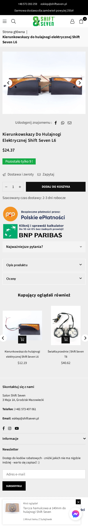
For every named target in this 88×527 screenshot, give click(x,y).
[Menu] (4, 21)
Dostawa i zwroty (20, 174)
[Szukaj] (13, 21)
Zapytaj (48, 174)
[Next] (79, 83)
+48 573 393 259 (27, 4)
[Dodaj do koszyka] (66, 339)
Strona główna (13, 31)
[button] (81, 21)
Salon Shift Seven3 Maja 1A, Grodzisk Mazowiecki (23, 397)
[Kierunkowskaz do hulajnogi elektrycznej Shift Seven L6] (22, 325)
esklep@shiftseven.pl (53, 4)
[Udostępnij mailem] (70, 122)
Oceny (11, 279)
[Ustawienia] (72, 21)
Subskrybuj (14, 486)
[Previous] (8, 83)
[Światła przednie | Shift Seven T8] (66, 325)
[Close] (78, 501)
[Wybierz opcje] (22, 339)
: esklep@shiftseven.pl (25, 418)
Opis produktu (16, 265)
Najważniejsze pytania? (24, 246)
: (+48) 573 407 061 (24, 409)
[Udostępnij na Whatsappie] (63, 122)
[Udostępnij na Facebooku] (56, 122)
